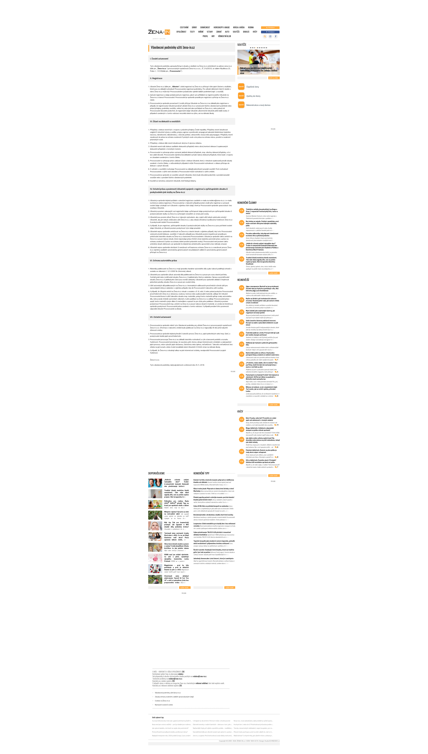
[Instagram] (270, 36)
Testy (192, 31)
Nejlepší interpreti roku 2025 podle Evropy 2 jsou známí (171, 735)
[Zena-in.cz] (160, 32)
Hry (213, 36)
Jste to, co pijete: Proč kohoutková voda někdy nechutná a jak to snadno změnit (213, 735)
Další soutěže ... (274, 78)
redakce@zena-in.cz (200, 676)
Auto (227, 31)
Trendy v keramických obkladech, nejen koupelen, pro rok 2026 (254, 728)
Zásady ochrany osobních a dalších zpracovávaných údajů (174, 696)
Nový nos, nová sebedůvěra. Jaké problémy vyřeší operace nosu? (254, 721)
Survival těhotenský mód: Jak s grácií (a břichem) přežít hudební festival (172, 721)
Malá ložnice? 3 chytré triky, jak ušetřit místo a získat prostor (254, 735)
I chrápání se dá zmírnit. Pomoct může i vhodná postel (211, 721)
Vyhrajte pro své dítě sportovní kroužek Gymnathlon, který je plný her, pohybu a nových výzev (258, 70)
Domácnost (205, 27)
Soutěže (236, 31)
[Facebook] (275, 36)
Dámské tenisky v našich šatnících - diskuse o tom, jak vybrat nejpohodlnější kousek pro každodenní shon (213, 724)
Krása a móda (239, 27)
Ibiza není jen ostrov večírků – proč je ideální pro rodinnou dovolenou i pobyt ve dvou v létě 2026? (172, 724)
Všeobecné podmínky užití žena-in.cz (168, 692)
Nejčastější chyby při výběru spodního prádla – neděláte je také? (213, 728)
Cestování (184, 27)
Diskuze (246, 31)
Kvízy (255, 31)
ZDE (183, 671)
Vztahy (210, 31)
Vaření (200, 31)
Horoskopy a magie (222, 27)
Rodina (251, 27)
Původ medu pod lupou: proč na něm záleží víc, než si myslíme (254, 732)
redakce (180, 674)
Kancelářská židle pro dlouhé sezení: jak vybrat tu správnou (213, 732)
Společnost (181, 31)
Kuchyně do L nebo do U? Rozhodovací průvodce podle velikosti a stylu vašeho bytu (254, 724)
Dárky (194, 27)
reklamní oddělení (201, 683)
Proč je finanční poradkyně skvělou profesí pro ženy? (170, 732)
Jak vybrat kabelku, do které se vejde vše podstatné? (170, 728)
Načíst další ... (184, 587)
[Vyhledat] (265, 36)
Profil (205, 36)
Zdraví (218, 31)
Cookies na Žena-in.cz (162, 700)
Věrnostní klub (224, 36)
